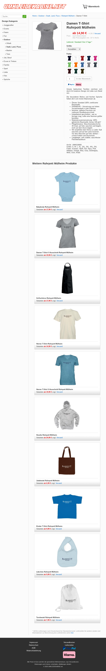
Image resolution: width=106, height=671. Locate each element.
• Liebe (5, 72)
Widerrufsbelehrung (33, 651)
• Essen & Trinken (9, 61)
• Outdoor (6, 40)
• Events (6, 29)
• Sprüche (6, 79)
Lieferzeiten (69, 645)
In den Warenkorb (83, 79)
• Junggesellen (8, 25)
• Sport (5, 69)
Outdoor (41, 16)
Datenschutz (33, 645)
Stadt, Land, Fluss (53, 16)
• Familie (6, 65)
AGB (33, 648)
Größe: (69, 46)
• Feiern (5, 32)
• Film (5, 76)
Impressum (33, 642)
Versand (97, 33)
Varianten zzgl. (46, 209)
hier (72, 633)
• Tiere (7, 54)
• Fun (5, 36)
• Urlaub (8, 43)
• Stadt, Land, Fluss (13, 47)
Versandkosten (69, 642)
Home (34, 16)
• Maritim (8, 50)
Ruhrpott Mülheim (68, 16)
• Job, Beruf (7, 58)
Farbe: (69, 54)
